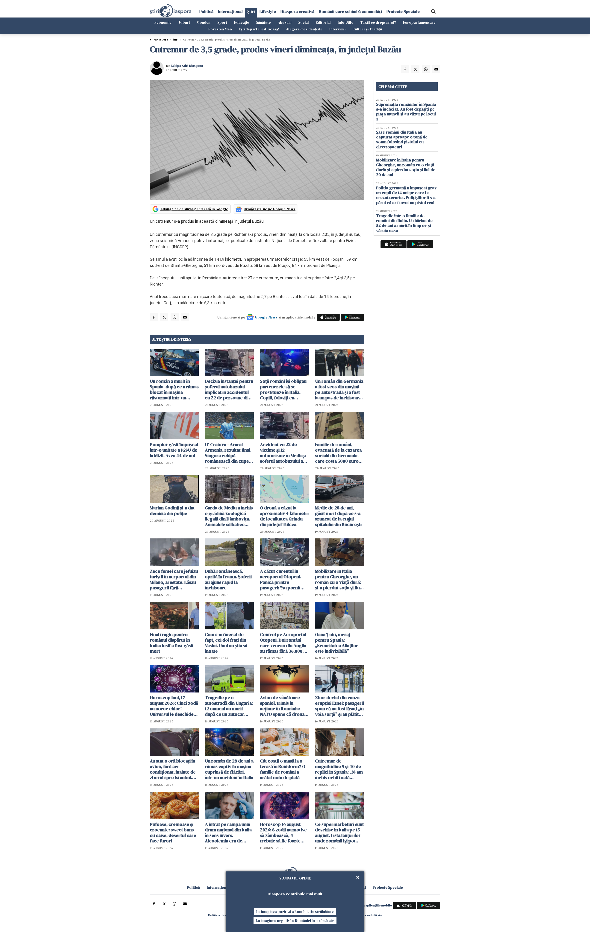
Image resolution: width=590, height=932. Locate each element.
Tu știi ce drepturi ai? (378, 22)
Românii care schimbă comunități (350, 11)
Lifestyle (268, 11)
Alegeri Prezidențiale (304, 29)
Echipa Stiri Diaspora (187, 65)
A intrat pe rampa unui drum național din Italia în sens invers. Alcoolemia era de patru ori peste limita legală (228, 832)
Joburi (184, 22)
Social (303, 22)
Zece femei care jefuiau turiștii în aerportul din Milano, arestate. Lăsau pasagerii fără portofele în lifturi (174, 579)
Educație (241, 22)
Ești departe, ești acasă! (259, 29)
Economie (162, 22)
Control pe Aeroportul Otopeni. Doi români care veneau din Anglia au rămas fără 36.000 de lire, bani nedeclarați (284, 643)
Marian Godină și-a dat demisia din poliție (172, 510)
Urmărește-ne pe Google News (269, 208)
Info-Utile (345, 22)
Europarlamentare (419, 22)
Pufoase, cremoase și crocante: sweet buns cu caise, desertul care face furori (173, 832)
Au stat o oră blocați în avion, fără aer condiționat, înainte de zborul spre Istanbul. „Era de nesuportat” (173, 769)
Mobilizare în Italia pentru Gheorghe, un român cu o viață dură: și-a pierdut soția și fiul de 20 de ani (338, 579)
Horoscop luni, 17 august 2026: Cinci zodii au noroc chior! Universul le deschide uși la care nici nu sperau (174, 706)
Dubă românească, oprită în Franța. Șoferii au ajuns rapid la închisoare (228, 579)
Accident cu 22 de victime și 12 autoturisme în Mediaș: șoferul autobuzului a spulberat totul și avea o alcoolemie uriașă (284, 453)
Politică (206, 11)
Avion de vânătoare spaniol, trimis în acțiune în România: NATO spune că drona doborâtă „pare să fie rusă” (282, 706)
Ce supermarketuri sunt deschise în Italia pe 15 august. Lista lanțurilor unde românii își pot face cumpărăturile (339, 832)
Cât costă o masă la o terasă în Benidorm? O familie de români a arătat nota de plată (282, 769)
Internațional (230, 11)
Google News (266, 317)
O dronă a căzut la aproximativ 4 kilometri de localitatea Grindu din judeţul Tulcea (284, 516)
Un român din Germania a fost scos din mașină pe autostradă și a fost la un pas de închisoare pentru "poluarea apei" (339, 389)
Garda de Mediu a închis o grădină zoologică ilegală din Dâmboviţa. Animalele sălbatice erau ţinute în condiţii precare (229, 516)
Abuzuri (284, 22)
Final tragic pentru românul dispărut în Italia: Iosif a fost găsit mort (172, 643)
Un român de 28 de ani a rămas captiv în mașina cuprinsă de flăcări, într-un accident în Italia (229, 769)
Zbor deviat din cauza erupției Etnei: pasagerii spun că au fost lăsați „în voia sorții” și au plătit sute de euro (339, 706)
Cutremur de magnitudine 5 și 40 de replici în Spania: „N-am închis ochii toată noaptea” (339, 769)
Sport (222, 22)
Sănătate (263, 22)
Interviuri (337, 29)
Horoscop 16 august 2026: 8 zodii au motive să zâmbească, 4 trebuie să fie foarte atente (283, 832)
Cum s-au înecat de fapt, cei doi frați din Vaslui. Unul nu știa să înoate (226, 643)
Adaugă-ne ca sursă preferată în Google (194, 208)
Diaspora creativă (297, 11)
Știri (251, 11)
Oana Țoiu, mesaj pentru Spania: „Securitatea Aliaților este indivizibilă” (336, 643)
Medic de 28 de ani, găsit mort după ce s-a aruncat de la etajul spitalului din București (338, 516)
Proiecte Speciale (403, 11)
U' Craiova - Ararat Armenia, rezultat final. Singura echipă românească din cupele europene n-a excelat (229, 453)
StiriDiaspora (159, 39)
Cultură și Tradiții (367, 29)
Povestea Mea (220, 29)
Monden (203, 22)
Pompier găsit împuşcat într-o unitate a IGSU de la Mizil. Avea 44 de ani (174, 450)
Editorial (323, 22)
